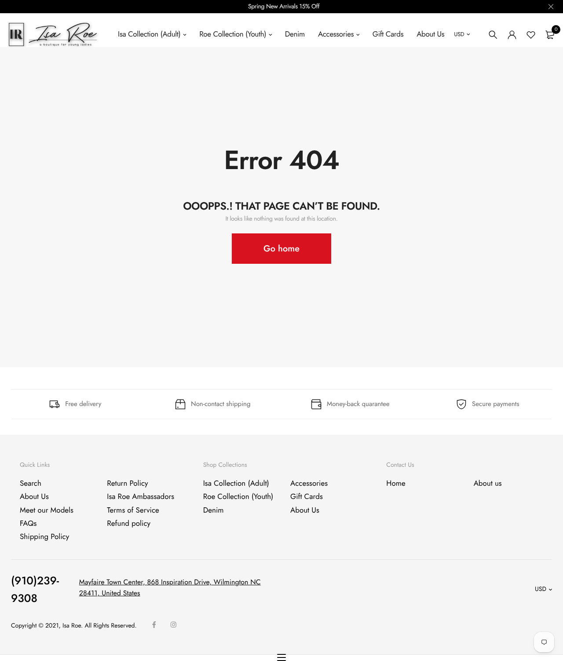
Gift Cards (388, 34)
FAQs (28, 523)
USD (459, 34)
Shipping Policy (44, 537)
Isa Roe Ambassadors (140, 496)
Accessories (336, 34)
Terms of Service (133, 510)
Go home (281, 248)
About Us (430, 34)
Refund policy (128, 523)
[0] (549, 34)
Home (395, 483)
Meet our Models (46, 510)
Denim (295, 34)
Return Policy (127, 483)
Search (30, 483)
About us (488, 483)
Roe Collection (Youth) (232, 34)
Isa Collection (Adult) (149, 34)
